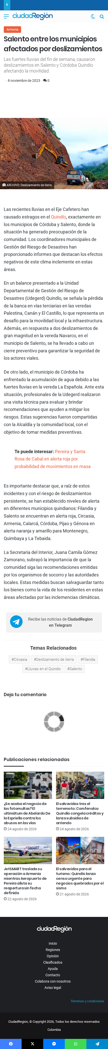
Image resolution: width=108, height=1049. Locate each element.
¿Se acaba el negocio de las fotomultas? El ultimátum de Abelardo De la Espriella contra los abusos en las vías (27, 813)
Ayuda (53, 969)
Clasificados (52, 962)
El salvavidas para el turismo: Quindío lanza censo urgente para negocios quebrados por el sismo (79, 878)
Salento (76, 669)
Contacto (52, 975)
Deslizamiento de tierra (55, 659)
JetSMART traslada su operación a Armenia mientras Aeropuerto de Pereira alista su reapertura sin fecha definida (25, 880)
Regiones (53, 950)
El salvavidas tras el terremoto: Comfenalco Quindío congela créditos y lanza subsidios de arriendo (79, 813)
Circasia (20, 659)
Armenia (12, 29)
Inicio (53, 943)
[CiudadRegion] (33, 16)
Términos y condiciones (87, 1001)
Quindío (58, 216)
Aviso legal (52, 988)
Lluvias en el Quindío (44, 669)
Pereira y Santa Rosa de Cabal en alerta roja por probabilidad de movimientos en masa (53, 459)
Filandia (89, 659)
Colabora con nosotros (53, 981)
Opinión (53, 956)
